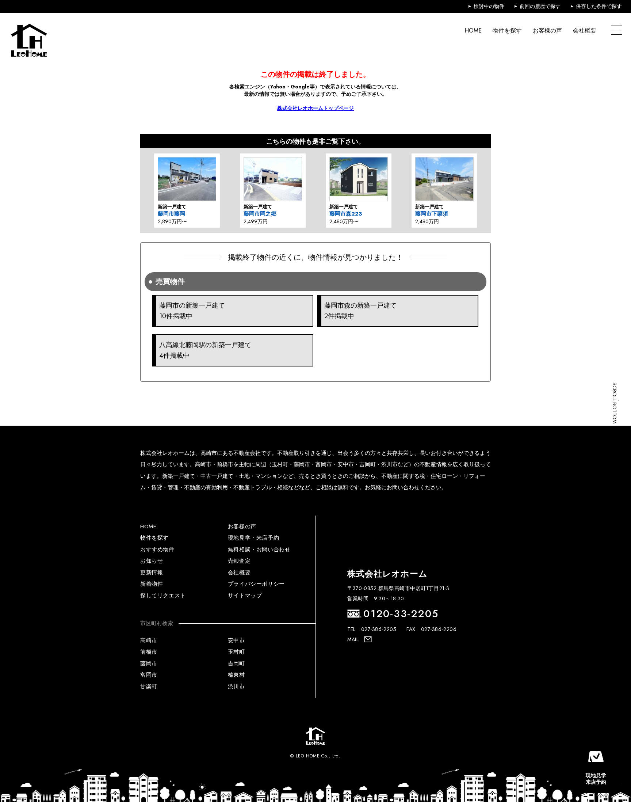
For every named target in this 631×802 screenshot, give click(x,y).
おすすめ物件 (157, 550)
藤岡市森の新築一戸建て (360, 311)
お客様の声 (547, 30)
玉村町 (236, 652)
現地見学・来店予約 (253, 538)
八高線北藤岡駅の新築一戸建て (205, 350)
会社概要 (584, 30)
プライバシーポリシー (256, 584)
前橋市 (148, 652)
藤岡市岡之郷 (260, 214)
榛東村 (236, 675)
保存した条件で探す (599, 6)
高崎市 (148, 640)
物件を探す (507, 30)
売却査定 (239, 561)
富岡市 (148, 675)
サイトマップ (245, 596)
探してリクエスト (163, 596)
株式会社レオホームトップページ (315, 108)
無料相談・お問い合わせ (259, 550)
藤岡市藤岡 (171, 214)
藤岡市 (148, 664)
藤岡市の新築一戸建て (192, 311)
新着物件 (151, 584)
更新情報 (151, 573)
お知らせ (151, 561)
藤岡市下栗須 (431, 214)
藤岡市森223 (345, 214)
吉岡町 (236, 664)
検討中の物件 (489, 6)
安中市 (236, 640)
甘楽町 (148, 687)
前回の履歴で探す (540, 6)
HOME (473, 30)
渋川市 (236, 687)
